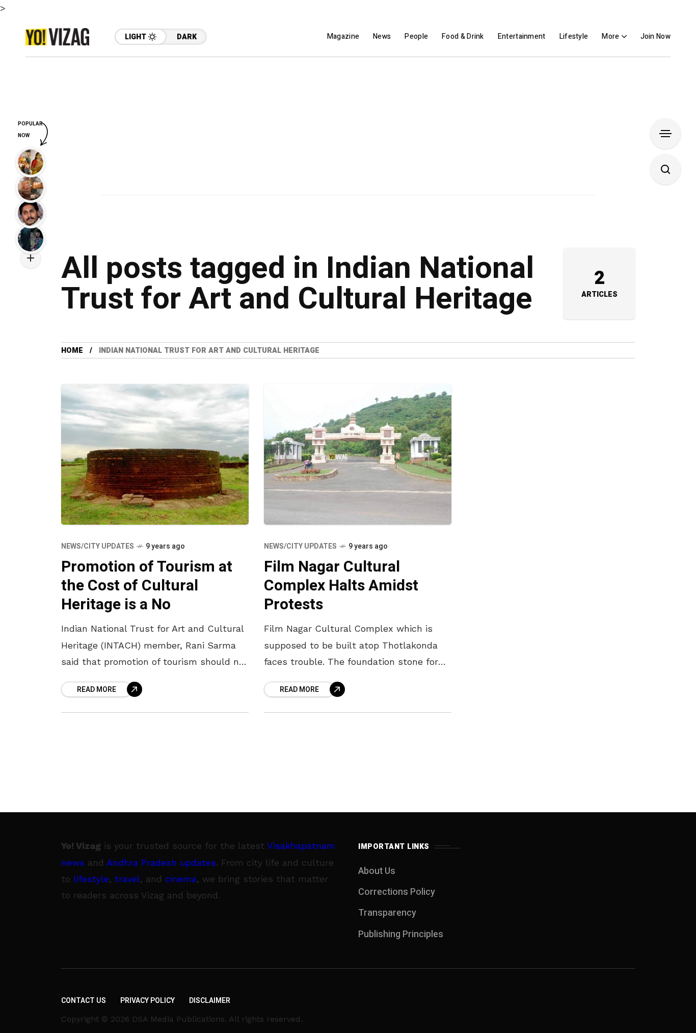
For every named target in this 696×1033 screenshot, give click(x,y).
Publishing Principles (400, 934)
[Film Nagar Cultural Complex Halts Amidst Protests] (357, 454)
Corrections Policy (396, 892)
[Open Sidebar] (665, 133)
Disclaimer (209, 1000)
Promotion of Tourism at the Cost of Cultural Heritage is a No (146, 585)
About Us (376, 871)
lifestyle (91, 878)
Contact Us (83, 1000)
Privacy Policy (147, 1000)
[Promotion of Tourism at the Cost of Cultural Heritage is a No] (155, 454)
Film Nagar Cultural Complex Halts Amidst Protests (341, 585)
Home (72, 350)
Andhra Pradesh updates (161, 862)
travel (127, 878)
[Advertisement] (348, 128)
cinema (181, 878)
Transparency (387, 913)
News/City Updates (97, 546)
